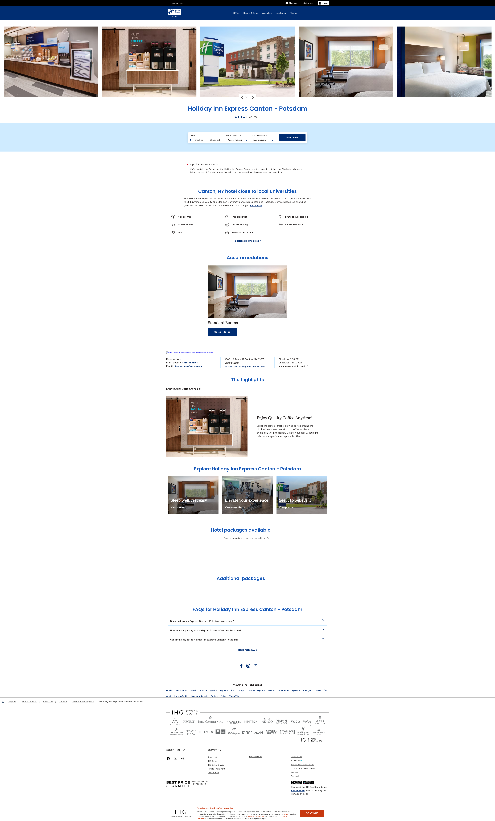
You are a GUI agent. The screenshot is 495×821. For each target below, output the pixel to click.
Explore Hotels (255, 756)
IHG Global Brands (216, 765)
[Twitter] (175, 758)
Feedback (295, 776)
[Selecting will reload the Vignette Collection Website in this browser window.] (233, 721)
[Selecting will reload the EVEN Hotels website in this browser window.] (206, 732)
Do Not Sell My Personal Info (303, 768)
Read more (256, 205)
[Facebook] (169, 758)
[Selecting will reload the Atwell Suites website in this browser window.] (271, 732)
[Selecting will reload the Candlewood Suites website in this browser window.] (318, 732)
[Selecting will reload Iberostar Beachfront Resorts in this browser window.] (176, 732)
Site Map (295, 772)
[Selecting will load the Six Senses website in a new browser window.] (175, 721)
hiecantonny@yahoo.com (188, 366)
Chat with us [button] (177, 3)
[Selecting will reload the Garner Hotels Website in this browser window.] (247, 732)
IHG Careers (213, 761)
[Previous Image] (242, 97)
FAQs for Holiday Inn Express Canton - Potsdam (247, 609)
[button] (323, 3)
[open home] (4, 702)
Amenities (267, 13)
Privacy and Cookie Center (302, 764)
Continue (312, 813)
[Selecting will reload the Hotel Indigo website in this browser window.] (267, 721)
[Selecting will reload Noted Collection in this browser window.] (281, 721)
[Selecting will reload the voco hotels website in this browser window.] (295, 721)
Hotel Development (216, 769)
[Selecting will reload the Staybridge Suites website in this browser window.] (287, 732)
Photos (293, 13)
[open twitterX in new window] (254, 665)
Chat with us (213, 773)
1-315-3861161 (189, 362)
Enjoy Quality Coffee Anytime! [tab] (183, 389)
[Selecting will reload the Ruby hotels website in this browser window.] (307, 721)
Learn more (298, 790)
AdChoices (295, 760)
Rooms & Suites (250, 13)
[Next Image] (252, 97)
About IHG (212, 757)
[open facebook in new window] (240, 665)
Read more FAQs (247, 649)
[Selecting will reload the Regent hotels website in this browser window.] (189, 721)
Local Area (280, 13)
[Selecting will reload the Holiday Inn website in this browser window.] (234, 732)
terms (286, 814)
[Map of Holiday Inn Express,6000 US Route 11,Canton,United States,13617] (190, 352)
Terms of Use (296, 756)
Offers (236, 13)
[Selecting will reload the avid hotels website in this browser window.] (258, 732)
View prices (292, 137)
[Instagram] (182, 758)
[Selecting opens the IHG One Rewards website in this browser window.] (309, 739)
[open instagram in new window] (247, 665)
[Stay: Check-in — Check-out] (205, 140)
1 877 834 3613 (199, 784)
